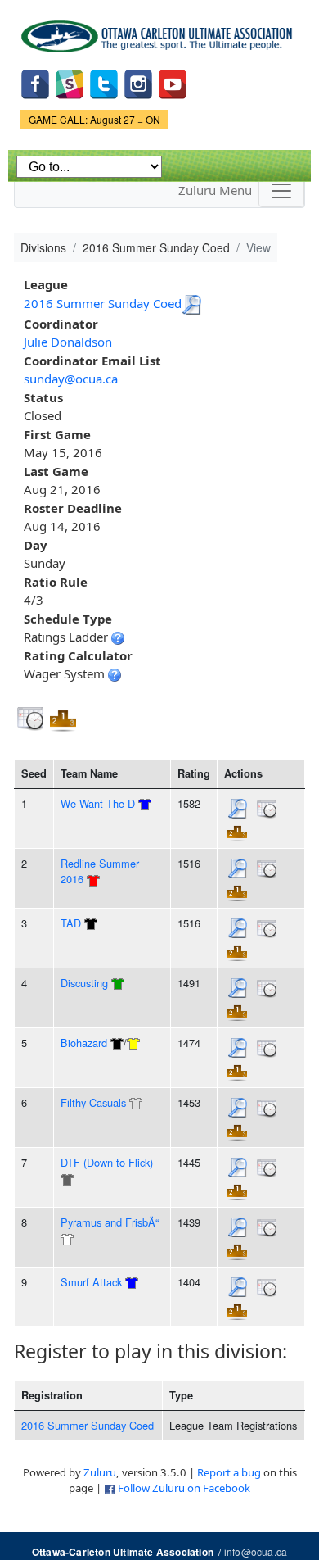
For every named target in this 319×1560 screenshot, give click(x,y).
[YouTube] (172, 82)
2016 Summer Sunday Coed (103, 303)
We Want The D (98, 803)
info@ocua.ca (255, 1551)
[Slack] (69, 82)
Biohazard (84, 1042)
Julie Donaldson (68, 341)
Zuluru (99, 1472)
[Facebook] (35, 82)
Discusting (84, 983)
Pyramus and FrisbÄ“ (110, 1222)
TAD (71, 923)
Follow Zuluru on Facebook (184, 1488)
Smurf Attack (91, 1282)
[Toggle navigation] (281, 191)
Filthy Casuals (93, 1102)
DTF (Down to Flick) (107, 1162)
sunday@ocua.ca (71, 378)
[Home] (159, 30)
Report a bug (229, 1472)
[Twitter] (104, 82)
